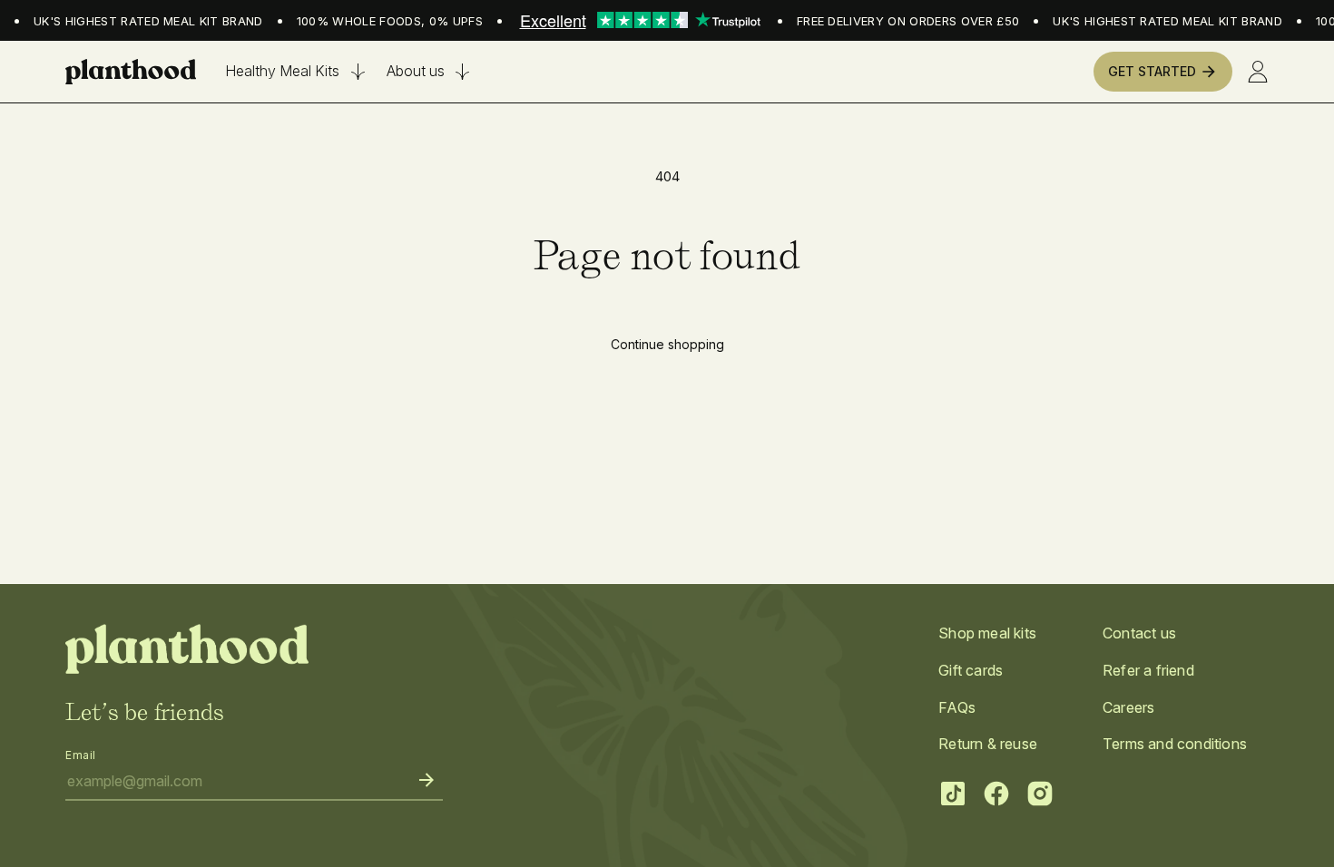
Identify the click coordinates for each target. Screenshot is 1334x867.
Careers (1128, 707)
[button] (295, 71)
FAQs (957, 707)
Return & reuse (987, 744)
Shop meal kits (987, 633)
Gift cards (970, 670)
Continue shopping (667, 344)
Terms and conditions (1175, 744)
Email (80, 755)
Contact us (1139, 633)
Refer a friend (1148, 670)
